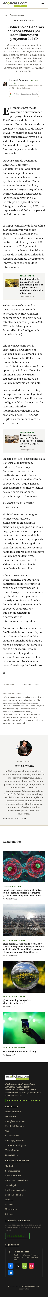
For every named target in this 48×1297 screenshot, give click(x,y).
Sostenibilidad (12, 1135)
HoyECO (9, 1199)
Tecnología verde (17, 15)
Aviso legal (10, 1185)
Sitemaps (9, 1214)
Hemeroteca (11, 1209)
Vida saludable (12, 1150)
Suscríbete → (17, 1235)
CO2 (7, 1130)
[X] (17, 1266)
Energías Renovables (15, 1121)
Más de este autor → (14, 818)
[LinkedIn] (10, 1272)
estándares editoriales (13, 720)
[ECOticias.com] (15, 4)
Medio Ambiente (13, 1111)
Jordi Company (20, 80)
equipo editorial (17, 723)
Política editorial (13, 1175)
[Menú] (42, 4)
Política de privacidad (15, 1190)
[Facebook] (10, 1266)
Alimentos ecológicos (15, 1145)
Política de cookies (14, 1194)
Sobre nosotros (12, 1170)
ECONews (10, 1204)
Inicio (5, 15)
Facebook (27, 684)
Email (37, 684)
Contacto (9, 1166)
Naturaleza (10, 1116)
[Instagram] (31, 1266)
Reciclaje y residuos (14, 1140)
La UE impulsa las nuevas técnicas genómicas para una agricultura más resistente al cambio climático (31, 286)
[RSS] (24, 1266)
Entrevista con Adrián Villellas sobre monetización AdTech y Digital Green (31, 441)
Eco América (11, 1154)
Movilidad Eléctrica (14, 1126)
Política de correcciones (17, 1180)
